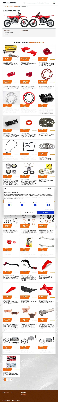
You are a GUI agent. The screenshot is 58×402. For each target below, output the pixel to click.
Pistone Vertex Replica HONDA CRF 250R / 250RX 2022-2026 (46, 352)
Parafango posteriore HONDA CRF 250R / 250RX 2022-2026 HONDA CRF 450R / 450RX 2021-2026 (10, 302)
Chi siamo (24, 394)
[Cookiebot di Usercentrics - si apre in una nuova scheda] (46, 188)
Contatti (24, 395)
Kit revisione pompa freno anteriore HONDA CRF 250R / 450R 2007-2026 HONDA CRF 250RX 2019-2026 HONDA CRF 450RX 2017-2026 (28, 232)
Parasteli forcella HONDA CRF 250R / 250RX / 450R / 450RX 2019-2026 (46, 302)
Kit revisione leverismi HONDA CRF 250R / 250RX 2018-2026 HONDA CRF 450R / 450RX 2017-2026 (10, 231)
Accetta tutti (45, 212)
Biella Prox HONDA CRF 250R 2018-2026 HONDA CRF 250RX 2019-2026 (10, 64)
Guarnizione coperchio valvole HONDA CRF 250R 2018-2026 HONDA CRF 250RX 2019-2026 (28, 159)
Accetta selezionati (29, 212)
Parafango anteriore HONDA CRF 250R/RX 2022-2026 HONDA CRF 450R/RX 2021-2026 (45, 277)
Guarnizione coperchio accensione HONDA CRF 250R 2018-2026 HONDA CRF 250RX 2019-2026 (10, 159)
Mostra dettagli (48, 209)
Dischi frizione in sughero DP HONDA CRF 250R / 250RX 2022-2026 (46, 135)
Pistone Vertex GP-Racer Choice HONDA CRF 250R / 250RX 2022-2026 (28, 352)
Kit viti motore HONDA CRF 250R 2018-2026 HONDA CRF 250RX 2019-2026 (28, 254)
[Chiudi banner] (53, 188)
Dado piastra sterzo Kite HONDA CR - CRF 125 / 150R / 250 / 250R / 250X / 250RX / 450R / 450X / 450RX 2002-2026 (28, 136)
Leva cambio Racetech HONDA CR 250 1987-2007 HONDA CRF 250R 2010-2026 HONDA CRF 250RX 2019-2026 (11, 277)
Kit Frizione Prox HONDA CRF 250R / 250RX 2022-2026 (46, 181)
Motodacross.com (9, 3)
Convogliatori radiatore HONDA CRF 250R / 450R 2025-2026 (28, 64)
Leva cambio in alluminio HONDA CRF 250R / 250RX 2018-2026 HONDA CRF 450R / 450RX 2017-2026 (46, 254)
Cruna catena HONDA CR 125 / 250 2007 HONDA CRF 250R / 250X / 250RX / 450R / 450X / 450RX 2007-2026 (11, 135)
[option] (16, 19)
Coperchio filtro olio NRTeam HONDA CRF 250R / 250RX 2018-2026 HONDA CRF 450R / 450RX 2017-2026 (46, 64)
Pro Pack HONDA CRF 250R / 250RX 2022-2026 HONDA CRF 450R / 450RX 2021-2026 (11, 374)
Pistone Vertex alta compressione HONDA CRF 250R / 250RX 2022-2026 (10, 352)
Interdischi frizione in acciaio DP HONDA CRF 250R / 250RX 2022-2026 (46, 159)
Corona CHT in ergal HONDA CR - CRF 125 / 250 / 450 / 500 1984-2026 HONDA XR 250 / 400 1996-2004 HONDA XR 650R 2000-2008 (46, 88)
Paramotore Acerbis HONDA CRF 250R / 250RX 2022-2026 (28, 302)
